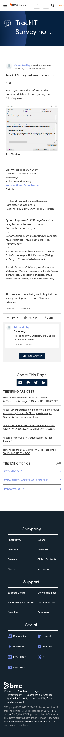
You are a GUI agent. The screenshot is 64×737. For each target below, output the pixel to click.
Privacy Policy (14, 694)
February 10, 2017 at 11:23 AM (29, 68)
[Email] (20, 382)
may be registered (35, 721)
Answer (33, 317)
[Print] (28, 382)
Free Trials (23, 691)
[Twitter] (36, 382)
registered (14, 721)
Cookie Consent (15, 701)
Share (50, 317)
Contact (8, 691)
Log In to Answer (32, 355)
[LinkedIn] (43, 382)
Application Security (17, 698)
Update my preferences (39, 694)
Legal (36, 691)
